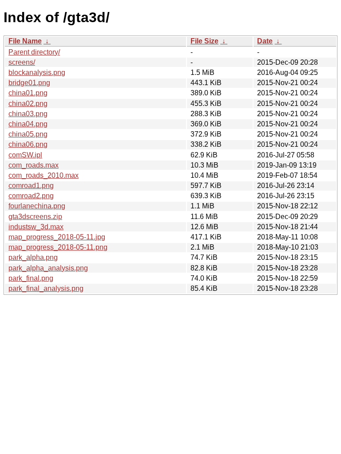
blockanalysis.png (36, 72)
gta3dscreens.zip (35, 216)
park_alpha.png (33, 257)
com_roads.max (33, 165)
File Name (25, 41)
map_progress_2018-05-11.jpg (56, 237)
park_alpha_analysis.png (48, 268)
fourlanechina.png (36, 206)
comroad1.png (31, 185)
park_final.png (30, 278)
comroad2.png (31, 196)
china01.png (28, 93)
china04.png (28, 124)
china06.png (28, 144)
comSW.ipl (25, 155)
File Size (204, 41)
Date (265, 41)
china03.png (28, 113)
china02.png (28, 103)
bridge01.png (29, 82)
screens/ (21, 62)
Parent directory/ (34, 52)
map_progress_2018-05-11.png (57, 247)
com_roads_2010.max (43, 175)
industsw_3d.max (35, 227)
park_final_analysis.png (45, 288)
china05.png (28, 134)
